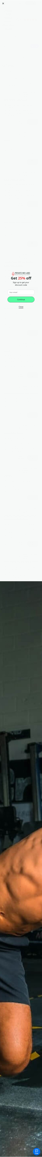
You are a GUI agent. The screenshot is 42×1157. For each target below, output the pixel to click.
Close (21, 306)
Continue (21, 299)
